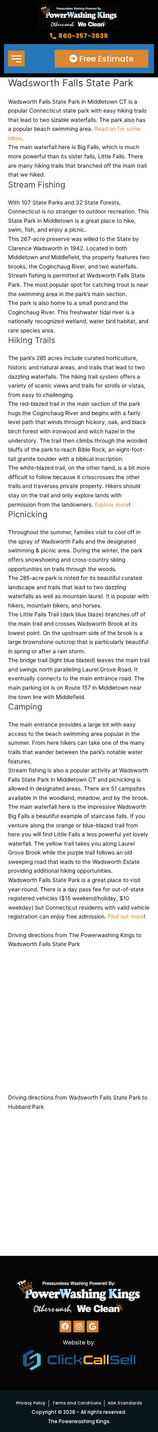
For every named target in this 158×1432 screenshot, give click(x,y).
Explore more (112, 504)
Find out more (126, 916)
